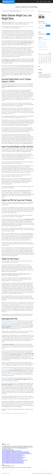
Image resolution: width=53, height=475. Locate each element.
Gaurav (8, 20)
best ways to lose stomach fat (7, 368)
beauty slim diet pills (41, 44)
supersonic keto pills (42, 42)
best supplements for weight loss (22, 397)
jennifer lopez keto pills (22, 83)
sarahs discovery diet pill (42, 47)
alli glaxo (7, 303)
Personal (12, 413)
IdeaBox (50, 473)
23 (39, 61)
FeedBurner (45, 27)
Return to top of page (5, 473)
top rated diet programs (6, 66)
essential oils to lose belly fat (11, 389)
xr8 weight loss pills (9, 374)
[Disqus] (18, 429)
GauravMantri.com (8, 2)
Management (8, 413)
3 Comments (12, 20)
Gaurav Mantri (40, 473)
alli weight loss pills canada (43, 49)
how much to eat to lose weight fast (26, 305)
